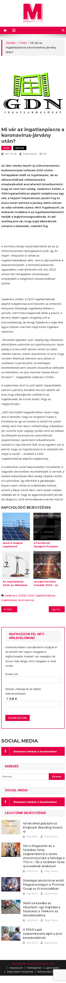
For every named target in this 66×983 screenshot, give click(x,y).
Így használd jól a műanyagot (58, 609)
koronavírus (26, 600)
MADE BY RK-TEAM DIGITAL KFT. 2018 (33, 963)
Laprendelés (52, 967)
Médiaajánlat (34, 967)
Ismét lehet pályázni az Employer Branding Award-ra (43, 827)
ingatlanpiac (9, 600)
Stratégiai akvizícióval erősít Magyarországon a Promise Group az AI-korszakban (43, 884)
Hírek (6, 148)
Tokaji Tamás (30, 153)
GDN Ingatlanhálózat (41, 595)
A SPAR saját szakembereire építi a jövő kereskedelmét (42, 934)
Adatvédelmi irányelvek (20, 971)
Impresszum (16, 967)
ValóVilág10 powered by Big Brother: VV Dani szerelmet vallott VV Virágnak (11, 609)
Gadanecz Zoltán (15, 595)
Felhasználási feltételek (50, 971)
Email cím (11, 674)
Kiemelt (19, 148)
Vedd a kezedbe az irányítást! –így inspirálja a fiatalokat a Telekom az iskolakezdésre (41, 909)
